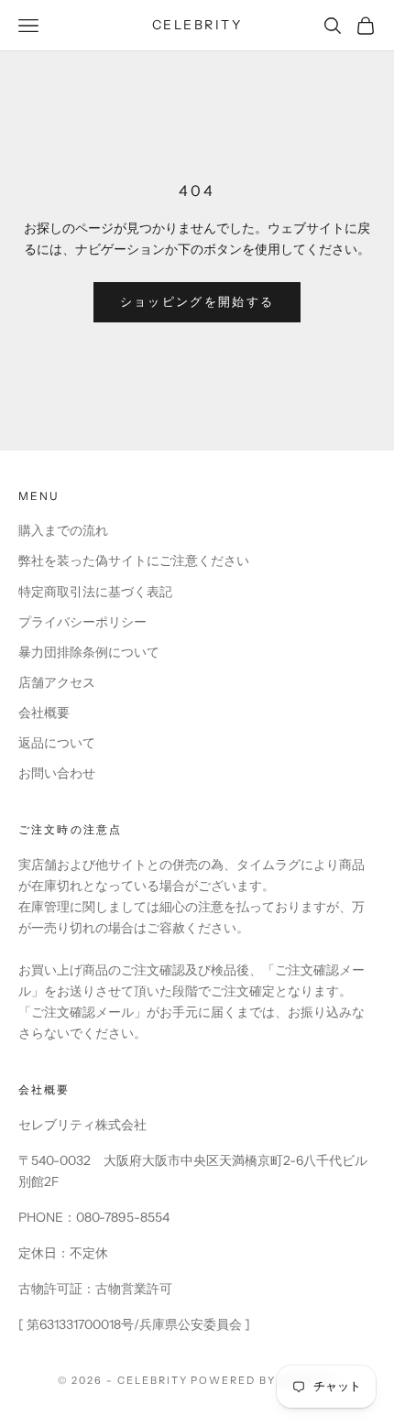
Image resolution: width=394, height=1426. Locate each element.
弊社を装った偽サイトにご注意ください (133, 560)
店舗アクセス (56, 682)
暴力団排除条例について (88, 652)
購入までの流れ (63, 530)
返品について (56, 743)
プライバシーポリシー (82, 622)
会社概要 (44, 712)
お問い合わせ (56, 773)
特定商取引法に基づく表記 (95, 591)
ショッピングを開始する (197, 301)
